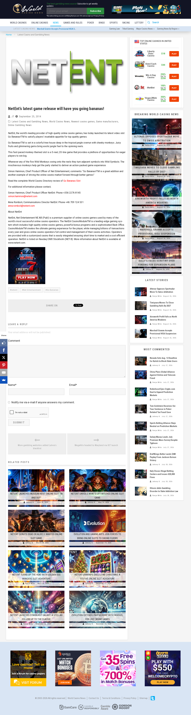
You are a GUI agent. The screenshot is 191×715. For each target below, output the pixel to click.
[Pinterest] (3, 365)
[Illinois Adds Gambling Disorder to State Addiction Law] (141, 491)
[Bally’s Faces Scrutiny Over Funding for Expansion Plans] (156, 242)
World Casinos (18, 22)
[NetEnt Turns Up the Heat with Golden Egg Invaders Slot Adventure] (36, 550)
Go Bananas (52, 290)
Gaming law (114, 29)
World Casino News (59, 121)
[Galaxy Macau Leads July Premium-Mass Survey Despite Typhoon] (141, 439)
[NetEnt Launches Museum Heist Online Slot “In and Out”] (36, 469)
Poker (90, 22)
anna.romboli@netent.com (21, 205)
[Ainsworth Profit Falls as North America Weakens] (156, 180)
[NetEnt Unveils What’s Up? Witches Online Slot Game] (97, 469)
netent (14, 290)
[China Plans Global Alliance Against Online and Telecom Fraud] (141, 374)
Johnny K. (30, 502)
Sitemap (144, 698)
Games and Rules (72, 22)
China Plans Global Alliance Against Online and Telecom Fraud (162, 375)
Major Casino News (144, 29)
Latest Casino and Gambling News (30, 121)
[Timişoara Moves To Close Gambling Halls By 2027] (156, 149)
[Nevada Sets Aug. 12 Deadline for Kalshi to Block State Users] (141, 361)
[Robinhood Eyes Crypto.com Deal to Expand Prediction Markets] (141, 391)
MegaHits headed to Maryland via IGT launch (96, 445)
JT (12, 116)
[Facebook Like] (3, 342)
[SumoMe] (3, 380)
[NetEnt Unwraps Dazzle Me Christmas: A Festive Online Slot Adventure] (97, 550)
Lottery (139, 22)
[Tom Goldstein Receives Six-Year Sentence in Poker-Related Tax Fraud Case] (141, 408)
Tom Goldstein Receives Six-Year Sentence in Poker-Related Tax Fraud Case (163, 409)
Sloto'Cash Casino (150, 65)
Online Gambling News (20, 125)
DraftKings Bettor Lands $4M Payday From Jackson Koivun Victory (163, 457)
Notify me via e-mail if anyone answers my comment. (43, 402)
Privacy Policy (130, 698)
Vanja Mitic (30, 583)
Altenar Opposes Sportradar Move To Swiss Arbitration (60, 29)
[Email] (3, 372)
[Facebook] (3, 350)
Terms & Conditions (111, 698)
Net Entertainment (32, 290)
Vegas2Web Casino (151, 99)
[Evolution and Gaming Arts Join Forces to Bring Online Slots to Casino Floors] (97, 510)
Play (174, 53)
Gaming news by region (167, 29)
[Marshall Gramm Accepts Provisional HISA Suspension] (156, 211)
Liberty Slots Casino (150, 53)
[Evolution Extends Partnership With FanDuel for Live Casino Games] (97, 591)
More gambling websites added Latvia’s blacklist (37, 447)
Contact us (94, 698)
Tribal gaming (128, 29)
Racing (126, 22)
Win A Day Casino (151, 76)
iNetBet (151, 87)
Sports (114, 22)
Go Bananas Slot (71, 180)
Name (12, 384)
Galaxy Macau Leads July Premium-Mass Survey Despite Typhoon (164, 440)
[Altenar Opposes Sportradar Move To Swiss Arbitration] (156, 118)
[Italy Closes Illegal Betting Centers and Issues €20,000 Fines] (141, 474)
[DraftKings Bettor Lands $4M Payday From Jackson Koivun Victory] (141, 457)
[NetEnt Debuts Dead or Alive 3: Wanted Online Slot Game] (36, 510)
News (56, 22)
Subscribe (95, 11)
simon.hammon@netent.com (22, 196)
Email (73, 384)
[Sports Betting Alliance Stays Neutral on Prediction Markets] (141, 426)
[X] (3, 357)
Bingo (102, 22)
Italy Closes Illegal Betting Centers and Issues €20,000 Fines (162, 474)
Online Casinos (39, 22)
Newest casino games (83, 121)
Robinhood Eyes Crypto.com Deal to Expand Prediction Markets (162, 392)
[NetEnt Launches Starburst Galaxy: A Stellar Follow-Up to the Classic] (36, 591)
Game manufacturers (107, 121)
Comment (14, 340)
